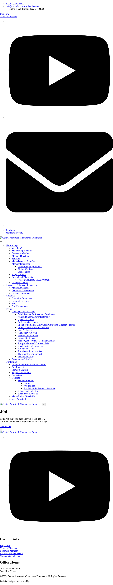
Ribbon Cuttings (25, 269)
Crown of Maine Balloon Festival (33, 327)
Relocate (16, 378)
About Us (10, 295)
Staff (14, 303)
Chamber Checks (20, 282)
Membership (12, 245)
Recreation (17, 375)
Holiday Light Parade (28, 335)
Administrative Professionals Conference (36, 314)
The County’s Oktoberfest (30, 354)
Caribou (27, 383)
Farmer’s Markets (20, 370)
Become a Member (20, 253)
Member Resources (21, 264)
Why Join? (17, 248)
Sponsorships (24, 272)
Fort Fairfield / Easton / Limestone (39, 388)
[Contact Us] (59, 225)
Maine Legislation (20, 287)
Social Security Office (28, 393)
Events (9, 309)
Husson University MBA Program (33, 280)
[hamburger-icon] (1, 241)
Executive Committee (22, 298)
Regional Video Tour (21, 372)
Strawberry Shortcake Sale (30, 351)
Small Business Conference (30, 346)
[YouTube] (59, 117)
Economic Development (23, 290)
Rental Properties (26, 380)
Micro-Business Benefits (23, 261)
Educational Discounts (22, 277)
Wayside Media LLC (40, 581)
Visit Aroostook (19, 399)
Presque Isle (29, 385)
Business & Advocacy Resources (21, 285)
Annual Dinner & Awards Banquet (34, 317)
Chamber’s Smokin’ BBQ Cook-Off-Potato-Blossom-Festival (46, 325)
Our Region (11, 362)
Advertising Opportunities (30, 266)
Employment (18, 367)
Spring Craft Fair (25, 348)
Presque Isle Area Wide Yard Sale (33, 343)
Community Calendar (22, 359)
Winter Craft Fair (25, 356)
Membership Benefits (22, 250)
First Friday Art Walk (27, 332)
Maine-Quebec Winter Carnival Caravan (36, 340)
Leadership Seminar (27, 338)
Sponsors (16, 258)
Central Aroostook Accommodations (29, 364)
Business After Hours (28, 322)
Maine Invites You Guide (23, 396)
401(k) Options (19, 274)
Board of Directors (20, 301)
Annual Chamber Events (23, 311)
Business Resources (21, 293)
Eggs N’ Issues (24, 330)
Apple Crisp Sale (26, 319)
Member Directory (20, 256)
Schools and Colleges (28, 391)
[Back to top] (1, 429)
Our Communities (20, 306)
